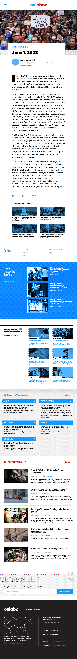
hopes (61, 170)
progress (32, 149)
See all (14, 337)
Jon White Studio (59, 645)
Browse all (8, 281)
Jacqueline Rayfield (27, 60)
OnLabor (38, 5)
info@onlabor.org (59, 641)
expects (58, 119)
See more (68, 462)
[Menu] (5, 5)
